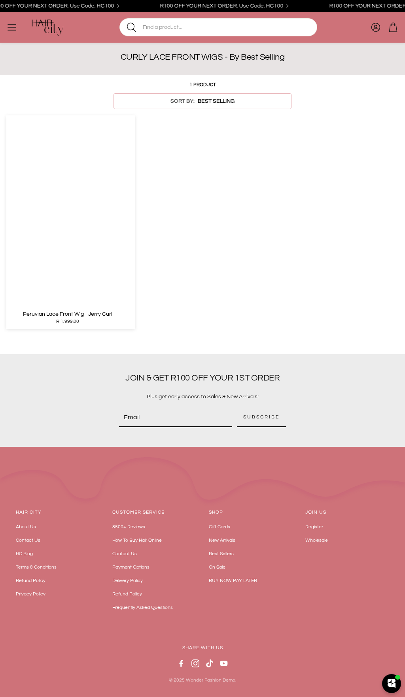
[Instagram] (195, 663)
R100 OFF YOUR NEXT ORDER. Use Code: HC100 (216, 6)
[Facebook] (181, 663)
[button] (218, 27)
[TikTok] (210, 663)
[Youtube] (224, 663)
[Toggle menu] (11, 27)
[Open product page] (70, 211)
